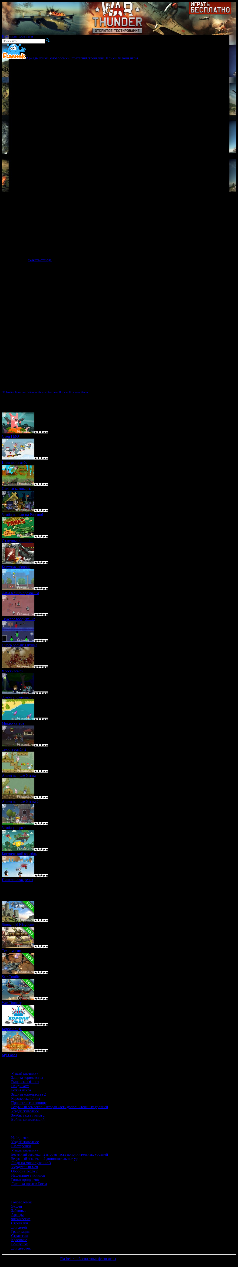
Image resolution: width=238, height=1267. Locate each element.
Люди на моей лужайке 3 (31, 1163)
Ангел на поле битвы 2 (20, 802)
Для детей (19, 1227)
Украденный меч (24, 1167)
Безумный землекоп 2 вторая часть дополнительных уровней (59, 1107)
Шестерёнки (21, 1146)
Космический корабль (19, 854)
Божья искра (21, 1090)
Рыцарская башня (25, 1082)
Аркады (32, 58)
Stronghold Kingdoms (18, 924)
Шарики (109, 58)
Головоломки (58, 58)
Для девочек (21, 1248)
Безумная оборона (16, 567)
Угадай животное (25, 1111)
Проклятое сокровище (28, 1103)
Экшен (85, 392)
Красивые (52, 392)
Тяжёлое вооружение (18, 619)
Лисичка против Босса (29, 1184)
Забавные (32, 392)
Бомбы (9, 392)
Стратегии (77, 58)
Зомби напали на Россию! (22, 515)
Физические (20, 1219)
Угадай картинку (24, 1073)
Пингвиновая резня (17, 880)
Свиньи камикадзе (16, 488)
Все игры (9, 36)
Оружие (63, 392)
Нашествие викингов (28, 1175)
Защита (42, 392)
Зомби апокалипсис (17, 697)
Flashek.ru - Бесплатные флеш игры (88, 1259)
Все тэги (26, 36)
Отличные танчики (17, 541)
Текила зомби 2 (14, 749)
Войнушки (19, 1244)
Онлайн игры (127, 58)
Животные (20, 392)
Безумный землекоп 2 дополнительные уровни (48, 1159)
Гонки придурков (25, 1180)
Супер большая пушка (19, 645)
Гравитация (20, 1231)
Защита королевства (27, 1078)
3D (3, 392)
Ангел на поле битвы (19, 775)
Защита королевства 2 (28, 1094)
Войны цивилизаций (28, 1119)
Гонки (43, 58)
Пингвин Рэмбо (14, 462)
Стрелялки (94, 58)
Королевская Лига (25, 1098)
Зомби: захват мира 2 (28, 1115)
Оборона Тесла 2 (24, 1171)
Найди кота (20, 1086)
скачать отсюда (40, 260)
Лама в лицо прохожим (20, 593)
